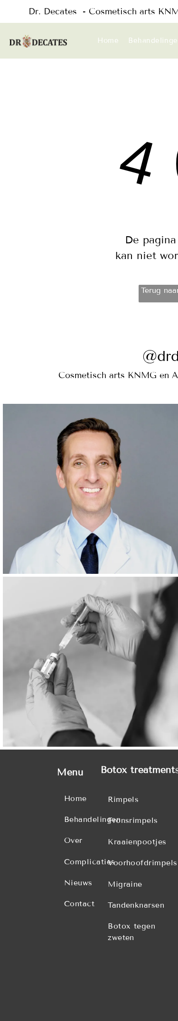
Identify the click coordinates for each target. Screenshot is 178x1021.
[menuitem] (108, 41)
